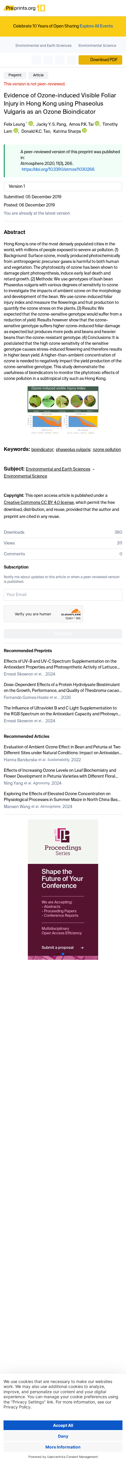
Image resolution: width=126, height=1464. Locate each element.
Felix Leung (14, 125)
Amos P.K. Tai (81, 125)
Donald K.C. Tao (35, 132)
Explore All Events (96, 26)
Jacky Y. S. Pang (51, 125)
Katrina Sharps (67, 132)
